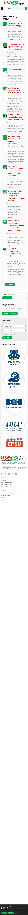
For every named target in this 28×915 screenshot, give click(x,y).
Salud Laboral (5, 23)
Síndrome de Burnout (15, 69)
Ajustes (17, 912)
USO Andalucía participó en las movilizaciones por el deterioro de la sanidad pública (15, 225)
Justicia (5, 114)
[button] (2, 8)
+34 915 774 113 (7, 497)
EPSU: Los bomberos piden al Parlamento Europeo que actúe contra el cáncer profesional (15, 170)
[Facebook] (5, 474)
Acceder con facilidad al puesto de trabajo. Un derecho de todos (15, 47)
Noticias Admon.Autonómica (5, 137)
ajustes (12, 910)
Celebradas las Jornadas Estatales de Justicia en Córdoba (15, 117)
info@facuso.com (7, 495)
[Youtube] (16, 474)
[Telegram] (9, 474)
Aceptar (4, 912)
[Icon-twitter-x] (12, 474)
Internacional (5, 166)
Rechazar (11, 912)
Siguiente (10, 284)
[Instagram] (2, 474)
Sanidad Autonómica (5, 221)
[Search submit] (26, 8)
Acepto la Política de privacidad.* (11, 334)
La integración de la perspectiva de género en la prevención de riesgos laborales (16, 195)
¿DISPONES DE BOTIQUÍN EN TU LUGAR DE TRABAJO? (15, 90)
